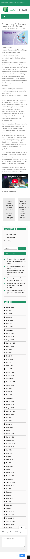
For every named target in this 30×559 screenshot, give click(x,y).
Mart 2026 (9, 323)
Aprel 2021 (9, 498)
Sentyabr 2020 (10, 521)
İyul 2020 (9, 528)
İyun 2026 (9, 314)
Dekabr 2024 (10, 372)
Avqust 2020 (10, 524)
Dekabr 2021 (10, 472)
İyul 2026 (9, 310)
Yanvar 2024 (9, 398)
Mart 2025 (9, 362)
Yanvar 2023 (9, 430)
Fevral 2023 (9, 427)
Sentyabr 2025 (10, 343)
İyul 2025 (9, 349)
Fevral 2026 (9, 327)
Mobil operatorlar (11, 234)
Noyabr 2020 (10, 515)
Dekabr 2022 (10, 434)
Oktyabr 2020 (10, 518)
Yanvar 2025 (9, 369)
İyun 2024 (9, 391)
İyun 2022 (9, 453)
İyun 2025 (9, 353)
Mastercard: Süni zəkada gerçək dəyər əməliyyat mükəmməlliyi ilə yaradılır (16, 261)
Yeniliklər (8, 241)
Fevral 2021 (9, 505)
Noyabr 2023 (10, 404)
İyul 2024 (9, 388)
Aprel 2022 (9, 460)
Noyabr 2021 (10, 476)
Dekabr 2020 (10, 511)
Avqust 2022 (10, 447)
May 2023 (9, 424)
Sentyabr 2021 (10, 482)
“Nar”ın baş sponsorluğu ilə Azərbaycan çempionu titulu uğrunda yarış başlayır (22, 209)
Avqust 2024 (10, 385)
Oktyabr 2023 (10, 408)
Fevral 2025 (9, 366)
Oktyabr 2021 (10, 479)
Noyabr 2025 (10, 336)
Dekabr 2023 (10, 401)
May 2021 (9, 495)
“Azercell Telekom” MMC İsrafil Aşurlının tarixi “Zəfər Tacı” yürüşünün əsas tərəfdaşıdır (9, 209)
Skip (17, 555)
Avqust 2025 (10, 346)
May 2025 (9, 356)
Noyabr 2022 (10, 437)
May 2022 (9, 456)
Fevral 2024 (9, 395)
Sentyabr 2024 (10, 382)
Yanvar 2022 (9, 469)
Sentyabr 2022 (10, 443)
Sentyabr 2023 (10, 411)
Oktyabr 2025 (10, 340)
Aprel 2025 (9, 359)
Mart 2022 (9, 463)
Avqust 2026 (10, 307)
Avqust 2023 (10, 414)
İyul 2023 (9, 417)
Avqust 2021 (10, 485)
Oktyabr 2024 (10, 379)
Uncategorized (12, 191)
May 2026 (9, 317)
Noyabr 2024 (10, 375)
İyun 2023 (9, 421)
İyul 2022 (9, 450)
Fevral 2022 (9, 466)
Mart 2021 (9, 502)
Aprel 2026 (9, 320)
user (24, 28)
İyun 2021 (9, 492)
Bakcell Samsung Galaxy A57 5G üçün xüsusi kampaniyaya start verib (16, 293)
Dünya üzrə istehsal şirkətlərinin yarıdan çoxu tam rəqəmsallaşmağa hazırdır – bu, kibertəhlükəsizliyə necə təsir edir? (16, 271)
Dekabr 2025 (10, 333)
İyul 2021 (9, 489)
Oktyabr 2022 (10, 440)
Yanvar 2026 (9, 330)
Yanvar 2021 (9, 508)
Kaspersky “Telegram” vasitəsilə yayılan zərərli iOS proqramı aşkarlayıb (16, 285)
